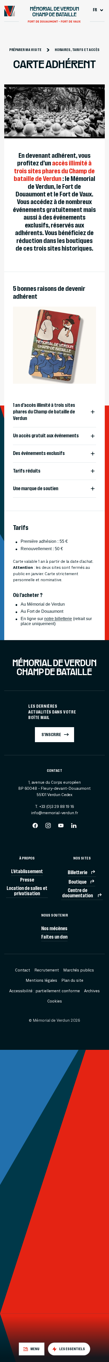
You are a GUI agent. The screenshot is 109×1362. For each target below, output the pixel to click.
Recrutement (46, 970)
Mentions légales (41, 980)
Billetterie (77, 872)
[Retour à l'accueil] (9, 11)
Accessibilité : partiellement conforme (44, 991)
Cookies (54, 1001)
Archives (92, 991)
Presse (27, 880)
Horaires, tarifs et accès (77, 50)
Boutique (78, 882)
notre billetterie (58, 618)
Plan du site (72, 980)
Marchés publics (78, 970)
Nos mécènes (54, 928)
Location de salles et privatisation (27, 890)
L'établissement (27, 871)
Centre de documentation (77, 893)
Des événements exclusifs (39, 453)
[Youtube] (61, 827)
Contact (22, 970)
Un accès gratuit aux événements (46, 435)
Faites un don (54, 937)
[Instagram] (48, 827)
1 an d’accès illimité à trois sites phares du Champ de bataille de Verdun (44, 411)
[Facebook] (35, 827)
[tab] (31, 1349)
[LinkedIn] (74, 827)
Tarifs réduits (26, 471)
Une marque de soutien (35, 488)
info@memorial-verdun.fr (54, 813)
